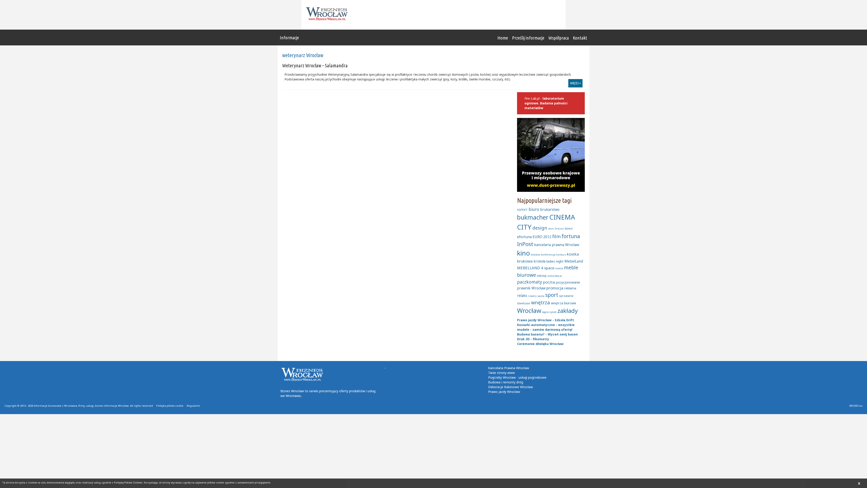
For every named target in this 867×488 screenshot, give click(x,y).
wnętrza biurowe (563, 303)
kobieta (535, 254)
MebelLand (573, 261)
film (556, 236)
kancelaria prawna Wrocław (556, 244)
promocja (554, 288)
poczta (549, 282)
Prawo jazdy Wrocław (504, 391)
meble (559, 268)
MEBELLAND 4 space (535, 267)
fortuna (571, 236)
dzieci (569, 228)
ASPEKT (522, 210)
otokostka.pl (554, 275)
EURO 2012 (542, 236)
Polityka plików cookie (169, 405)
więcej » (575, 83)
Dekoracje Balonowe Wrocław (510, 387)
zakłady (567, 311)
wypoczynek (549, 312)
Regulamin (193, 405)
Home (502, 37)
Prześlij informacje (528, 37)
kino (523, 253)
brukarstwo (549, 209)
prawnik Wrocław (531, 288)
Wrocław (529, 310)
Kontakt (580, 37)
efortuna (524, 236)
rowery (532, 296)
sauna (540, 296)
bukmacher (532, 217)
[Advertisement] (475, 15)
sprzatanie (566, 296)
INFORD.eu (855, 405)
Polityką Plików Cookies (128, 482)
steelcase (523, 303)
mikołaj (541, 276)
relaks (522, 295)
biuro (534, 209)
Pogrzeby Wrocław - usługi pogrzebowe (517, 377)
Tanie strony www (501, 373)
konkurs (561, 254)
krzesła (539, 261)
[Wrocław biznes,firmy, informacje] (328, 14)
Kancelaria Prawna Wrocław (508, 368)
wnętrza (540, 302)
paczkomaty (529, 282)
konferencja (548, 254)
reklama (570, 288)
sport (551, 294)
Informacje (289, 37)
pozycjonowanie (568, 282)
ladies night (555, 261)
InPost (525, 244)
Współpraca (558, 37)
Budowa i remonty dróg (505, 382)
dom (551, 228)
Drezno (559, 228)
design (539, 228)
